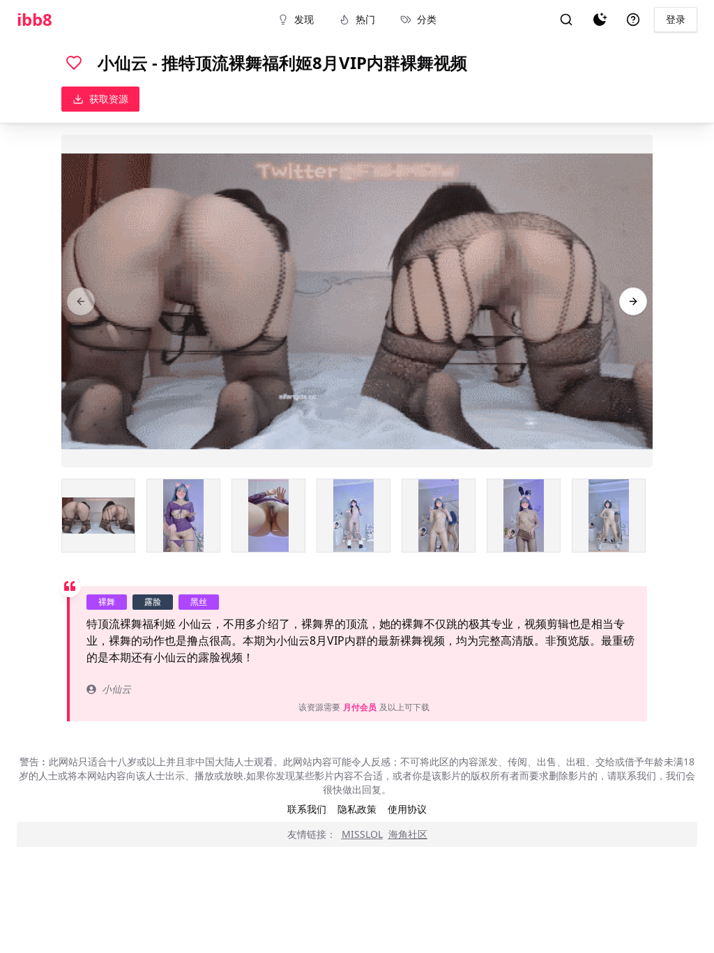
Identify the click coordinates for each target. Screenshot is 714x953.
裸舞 (106, 602)
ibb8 (34, 19)
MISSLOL (362, 834)
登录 (675, 19)
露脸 (152, 602)
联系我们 (306, 809)
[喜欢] (73, 62)
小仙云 (116, 689)
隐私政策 (357, 809)
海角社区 (407, 834)
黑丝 (198, 602)
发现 (304, 19)
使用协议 (407, 809)
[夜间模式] (599, 19)
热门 (365, 19)
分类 (426, 19)
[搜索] (566, 19)
